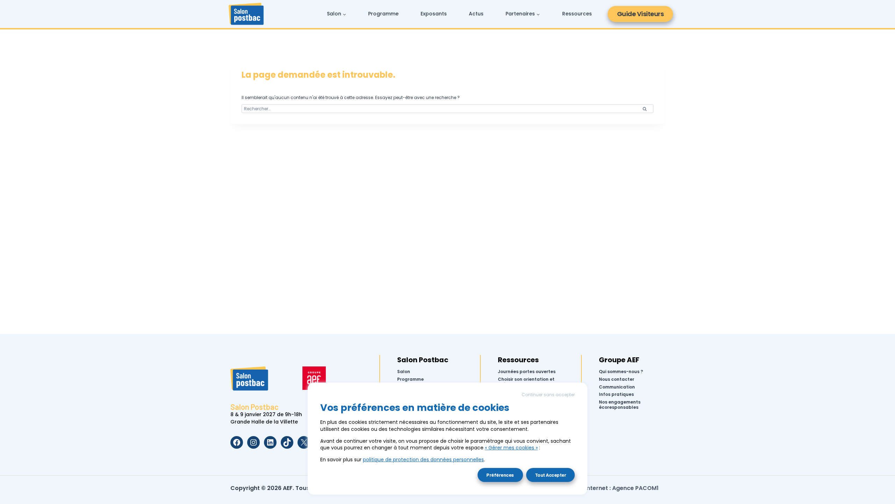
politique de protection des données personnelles (423, 459)
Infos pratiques (616, 394)
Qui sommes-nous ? (621, 371)
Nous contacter (616, 379)
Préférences (500, 475)
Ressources (577, 13)
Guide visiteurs (640, 13)
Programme (383, 13)
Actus (476, 13)
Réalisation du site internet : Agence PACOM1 (595, 488)
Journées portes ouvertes (527, 371)
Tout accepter (550, 475)
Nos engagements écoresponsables (619, 404)
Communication (617, 387)
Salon (403, 371)
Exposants (434, 13)
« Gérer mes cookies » (511, 447)
